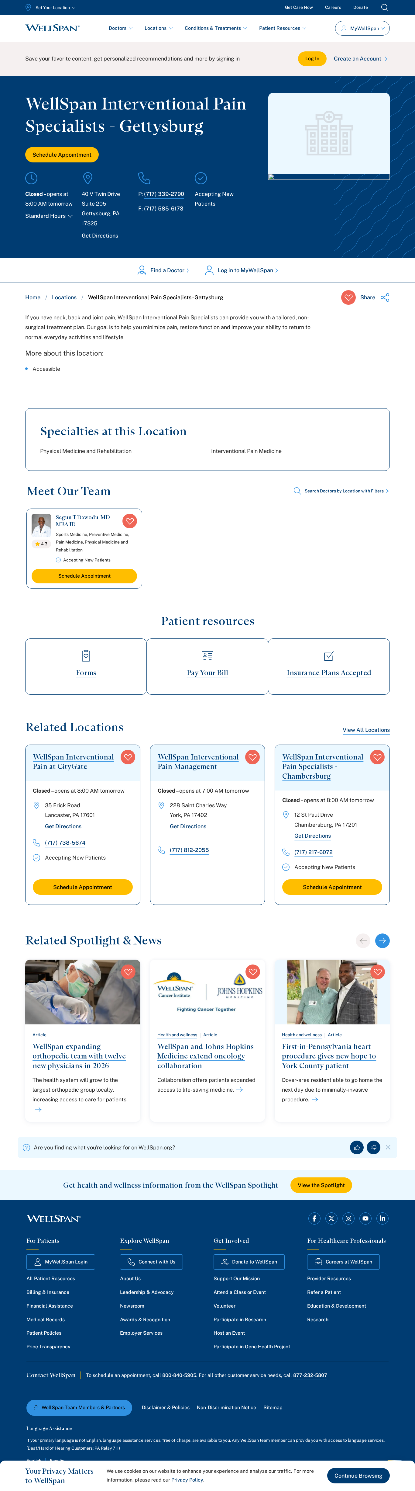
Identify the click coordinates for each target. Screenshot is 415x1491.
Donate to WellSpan (254, 1262)
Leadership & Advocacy (147, 1292)
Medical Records (45, 1319)
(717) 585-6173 (163, 208)
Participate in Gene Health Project (252, 1347)
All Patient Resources (50, 1278)
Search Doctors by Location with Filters (344, 490)
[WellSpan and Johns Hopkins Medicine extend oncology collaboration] (238, 1089)
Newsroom (132, 1306)
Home (32, 297)
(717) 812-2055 (189, 850)
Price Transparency (48, 1347)
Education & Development (336, 1306)
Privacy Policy (187, 1480)
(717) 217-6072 (313, 852)
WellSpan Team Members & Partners (83, 1407)
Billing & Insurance (47, 1292)
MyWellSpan (364, 28)
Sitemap (273, 1407)
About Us (130, 1278)
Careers (333, 7)
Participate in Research (240, 1319)
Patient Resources (279, 28)
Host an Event (229, 1333)
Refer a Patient (324, 1292)
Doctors (117, 28)
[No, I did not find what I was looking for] (373, 1147)
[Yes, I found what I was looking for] (357, 1147)
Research (317, 1319)
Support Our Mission (237, 1278)
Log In (312, 58)
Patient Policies (43, 1333)
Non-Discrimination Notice (226, 1407)
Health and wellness (177, 1034)
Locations (155, 28)
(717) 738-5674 (65, 842)
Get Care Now (299, 7)
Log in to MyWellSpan (245, 270)
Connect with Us (157, 1262)
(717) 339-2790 (164, 194)
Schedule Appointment (62, 154)
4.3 (44, 543)
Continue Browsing (358, 1475)
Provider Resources (329, 1278)
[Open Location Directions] (329, 194)
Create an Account (357, 58)
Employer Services (141, 1333)
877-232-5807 (310, 1375)
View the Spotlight (321, 1185)
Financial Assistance (49, 1306)
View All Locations (366, 730)
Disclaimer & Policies (166, 1407)
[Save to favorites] (348, 297)
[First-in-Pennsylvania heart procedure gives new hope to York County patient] (313, 1099)
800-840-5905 (179, 1375)
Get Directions (100, 235)
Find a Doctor (167, 270)
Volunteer (224, 1306)
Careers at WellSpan (349, 1262)
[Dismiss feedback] (388, 1147)
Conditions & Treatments (213, 28)
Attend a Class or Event (240, 1292)
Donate (360, 7)
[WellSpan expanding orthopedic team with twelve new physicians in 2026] (37, 1109)
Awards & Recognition (145, 1319)
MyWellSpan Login (66, 1262)
